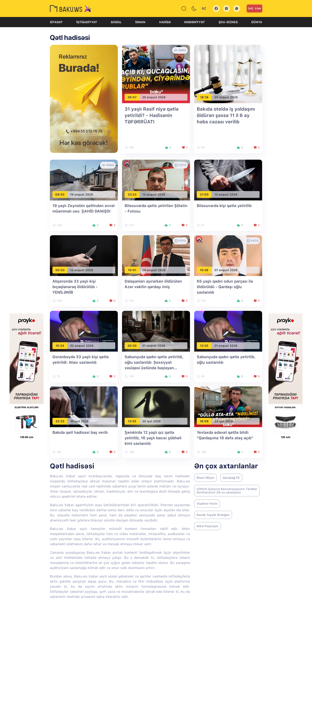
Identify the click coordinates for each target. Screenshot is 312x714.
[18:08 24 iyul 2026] (228, 407)
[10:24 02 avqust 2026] (84, 331)
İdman (140, 22)
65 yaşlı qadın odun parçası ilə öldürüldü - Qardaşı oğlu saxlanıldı (225, 286)
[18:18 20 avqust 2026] (228, 74)
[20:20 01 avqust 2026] (156, 331)
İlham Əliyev (205, 477)
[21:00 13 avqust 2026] (228, 180)
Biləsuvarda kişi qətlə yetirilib (224, 205)
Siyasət (56, 22)
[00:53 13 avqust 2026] (84, 255)
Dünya (256, 22)
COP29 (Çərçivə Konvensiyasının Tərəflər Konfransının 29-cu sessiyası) (227, 490)
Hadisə (165, 22)
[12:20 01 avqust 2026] (228, 331)
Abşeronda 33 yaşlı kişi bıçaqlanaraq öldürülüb (75, 286)
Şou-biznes (228, 22)
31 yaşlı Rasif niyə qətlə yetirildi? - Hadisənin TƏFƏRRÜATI (151, 115)
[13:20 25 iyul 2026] (156, 407)
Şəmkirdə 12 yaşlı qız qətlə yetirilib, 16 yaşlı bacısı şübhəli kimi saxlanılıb (153, 438)
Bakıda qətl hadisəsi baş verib (80, 432)
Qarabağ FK (231, 477)
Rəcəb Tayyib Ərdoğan (213, 515)
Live (258, 8)
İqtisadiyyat (86, 22)
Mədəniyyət (194, 22)
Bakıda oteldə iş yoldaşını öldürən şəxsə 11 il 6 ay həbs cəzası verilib (226, 115)
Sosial (116, 22)
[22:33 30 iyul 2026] (84, 407)
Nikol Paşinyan (207, 526)
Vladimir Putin (207, 503)
